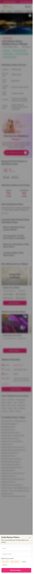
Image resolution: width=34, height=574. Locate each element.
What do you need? (7, 558)
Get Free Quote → (16, 570)
